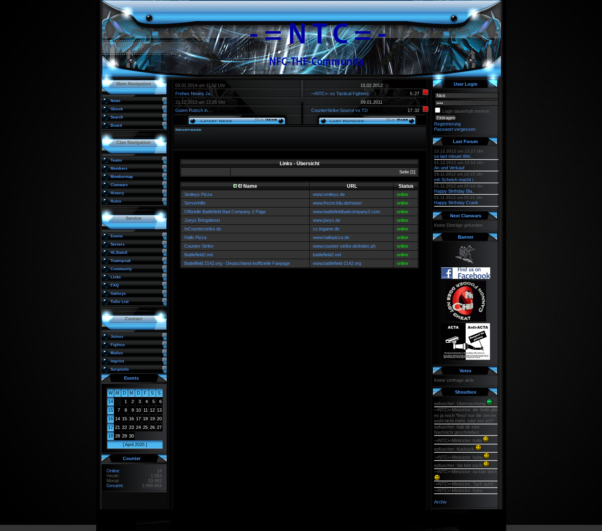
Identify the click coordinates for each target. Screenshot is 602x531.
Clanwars (119, 185)
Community (121, 269)
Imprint (117, 361)
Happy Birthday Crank (456, 202)
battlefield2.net (327, 254)
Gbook (117, 109)
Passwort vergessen (454, 129)
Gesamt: (115, 485)
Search (117, 117)
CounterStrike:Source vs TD (339, 110)
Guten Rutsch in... (193, 110)
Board (116, 125)
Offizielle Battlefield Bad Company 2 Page (225, 211)
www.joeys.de (326, 220)
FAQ (115, 285)
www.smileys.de (329, 194)
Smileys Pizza (198, 194)
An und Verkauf (449, 167)
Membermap (122, 177)
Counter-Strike (198, 246)
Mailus (117, 353)
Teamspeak (121, 261)
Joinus (117, 337)
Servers (117, 244)
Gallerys (118, 294)
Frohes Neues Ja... (194, 93)
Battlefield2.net (198, 254)
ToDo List (120, 302)
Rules (116, 201)
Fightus (118, 345)
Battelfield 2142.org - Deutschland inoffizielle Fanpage (237, 263)
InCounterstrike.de (202, 228)
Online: (113, 470)
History (117, 193)
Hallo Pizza (195, 237)
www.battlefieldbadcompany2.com (346, 211)
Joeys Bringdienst (202, 220)
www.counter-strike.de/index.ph (344, 246)
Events (117, 236)
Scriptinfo (120, 369)
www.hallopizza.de (331, 237)
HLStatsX (119, 253)
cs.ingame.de (326, 228)
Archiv (440, 501)
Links (116, 277)
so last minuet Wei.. (453, 156)
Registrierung (447, 123)
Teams (116, 160)
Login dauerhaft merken (465, 111)
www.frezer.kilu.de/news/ (337, 203)
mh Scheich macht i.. (454, 179)
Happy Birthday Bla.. (454, 191)
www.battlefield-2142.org (337, 263)
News (115, 101)
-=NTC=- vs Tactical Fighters (340, 93)
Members (119, 168)
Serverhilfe (195, 203)
